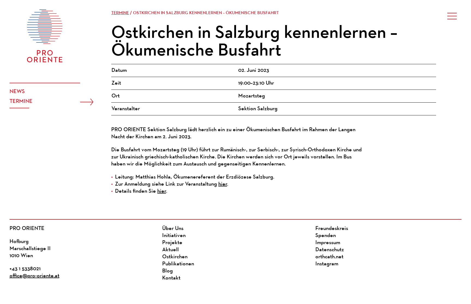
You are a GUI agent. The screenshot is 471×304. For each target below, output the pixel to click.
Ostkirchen (175, 257)
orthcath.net (329, 257)
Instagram (326, 264)
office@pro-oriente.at (34, 276)
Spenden (325, 235)
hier (222, 184)
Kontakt (171, 278)
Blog (167, 271)
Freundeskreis (331, 228)
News (17, 91)
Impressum (327, 242)
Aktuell (170, 250)
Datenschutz (329, 250)
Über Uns (172, 228)
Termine (21, 101)
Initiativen (174, 235)
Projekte (172, 242)
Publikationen (178, 264)
